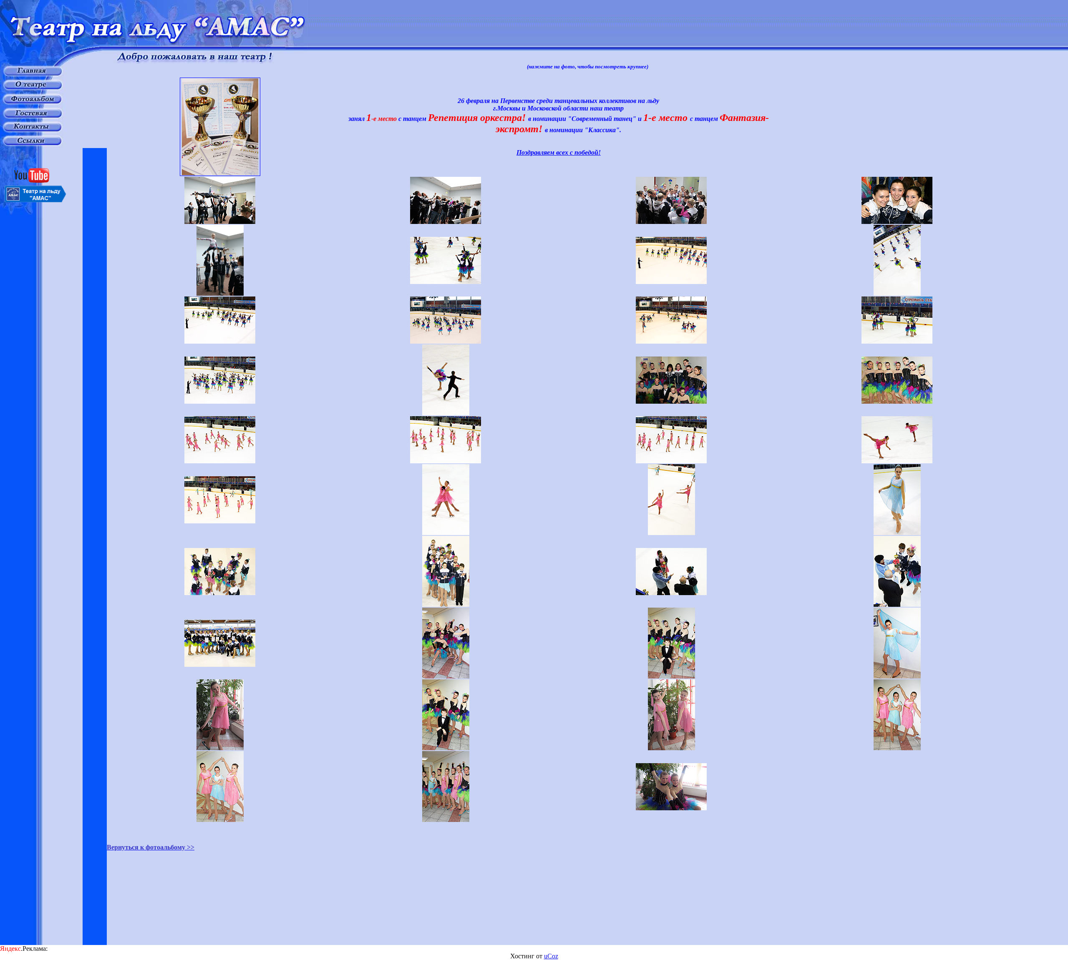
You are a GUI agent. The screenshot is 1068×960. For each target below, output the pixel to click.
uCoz (551, 956)
